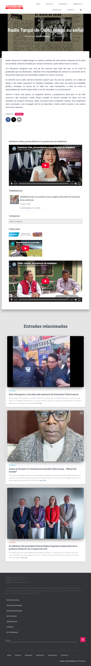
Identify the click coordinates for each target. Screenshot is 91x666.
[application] (45, 165)
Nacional (19, 114)
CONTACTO (70, 10)
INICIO (38, 4)
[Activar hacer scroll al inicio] (86, 661)
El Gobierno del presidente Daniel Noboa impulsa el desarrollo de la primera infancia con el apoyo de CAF (43, 547)
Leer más (38, 403)
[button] (52, 4)
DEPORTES (63, 4)
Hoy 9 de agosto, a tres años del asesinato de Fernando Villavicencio (44, 394)
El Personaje (12, 632)
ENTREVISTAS (56, 10)
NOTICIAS (49, 4)
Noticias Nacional (14, 605)
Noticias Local (13, 600)
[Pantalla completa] (79, 184)
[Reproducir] (12, 184)
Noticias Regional (14, 611)
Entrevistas (12, 621)
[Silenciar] (76, 184)
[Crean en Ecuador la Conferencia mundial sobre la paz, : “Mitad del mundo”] (45, 436)
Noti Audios (12, 616)
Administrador (26, 208)
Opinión (10, 627)
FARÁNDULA (77, 4)
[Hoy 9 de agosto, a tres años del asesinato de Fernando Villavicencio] (45, 361)
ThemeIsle (81, 661)
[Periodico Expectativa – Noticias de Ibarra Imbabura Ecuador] (14, 7)
